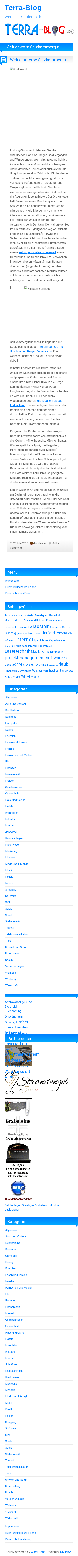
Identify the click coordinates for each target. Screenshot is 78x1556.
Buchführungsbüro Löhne (20, 587)
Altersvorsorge (15, 615)
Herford (48, 633)
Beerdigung (41, 615)
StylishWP (66, 1552)
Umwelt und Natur (16, 947)
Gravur (66, 627)
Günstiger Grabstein (34, 1205)
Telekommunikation (16, 934)
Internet (24, 639)
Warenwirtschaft (46, 670)
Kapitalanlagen (57, 640)
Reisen (9, 883)
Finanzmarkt (12, 774)
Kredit (17, 646)
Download (30, 620)
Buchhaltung (14, 620)
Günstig (10, 633)
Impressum (12, 580)
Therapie (51, 665)
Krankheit (9, 646)
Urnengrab (11, 671)
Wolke (16, 676)
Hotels (9, 806)
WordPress (38, 1552)
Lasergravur (45, 646)
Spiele (8, 908)
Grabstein (39, 626)
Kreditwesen (12, 844)
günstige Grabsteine (28, 633)
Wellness (67, 671)
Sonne (17, 664)
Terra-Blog (23, 8)
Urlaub (62, 664)
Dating (9, 729)
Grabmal (24, 627)
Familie (9, 748)
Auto (30, 615)
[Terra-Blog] (39, 29)
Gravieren (55, 627)
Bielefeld (55, 615)
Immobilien (64, 633)
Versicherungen (14, 966)
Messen (10, 857)
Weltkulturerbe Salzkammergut (38, 59)
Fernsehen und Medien (18, 755)
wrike (25, 676)
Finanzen (10, 768)
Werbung (9, 677)
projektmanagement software (34, 657)
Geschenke (11, 627)
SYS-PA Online (37, 664)
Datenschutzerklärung (18, 593)
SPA (25, 664)
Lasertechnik (17, 651)
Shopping (10, 889)
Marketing (11, 851)
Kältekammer (29, 646)
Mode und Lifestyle (16, 864)
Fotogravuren (54, 620)
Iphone (44, 640)
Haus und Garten (15, 800)
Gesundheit (12, 793)
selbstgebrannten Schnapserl (37, 252)
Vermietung (24, 671)
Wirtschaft (11, 985)
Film (7, 761)
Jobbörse (11, 832)
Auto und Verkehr (15, 704)
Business (10, 716)
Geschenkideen (14, 787)
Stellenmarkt (12, 921)
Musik (35, 652)
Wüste (35, 676)
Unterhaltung (12, 953)
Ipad (36, 640)
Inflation (9, 640)
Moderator (40, 543)
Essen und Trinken (16, 742)
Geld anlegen (13, 1205)
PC (42, 651)
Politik (9, 876)
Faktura (40, 620)
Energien (10, 736)
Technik (9, 927)
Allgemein (11, 697)
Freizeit (9, 780)
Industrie (10, 819)
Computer (11, 723)
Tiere (8, 940)
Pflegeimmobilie (54, 651)
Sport (8, 915)
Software (10, 896)
